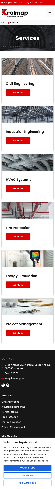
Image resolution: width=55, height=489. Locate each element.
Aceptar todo (27, 467)
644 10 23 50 (36, 2)
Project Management (13, 427)
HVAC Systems (9, 412)
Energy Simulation (11, 422)
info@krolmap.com (13, 2)
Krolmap (5, 22)
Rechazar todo (27, 483)
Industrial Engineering (13, 406)
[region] (27, 463)
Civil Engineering (10, 401)
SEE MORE (18, 92)
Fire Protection (9, 417)
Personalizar (27, 475)
